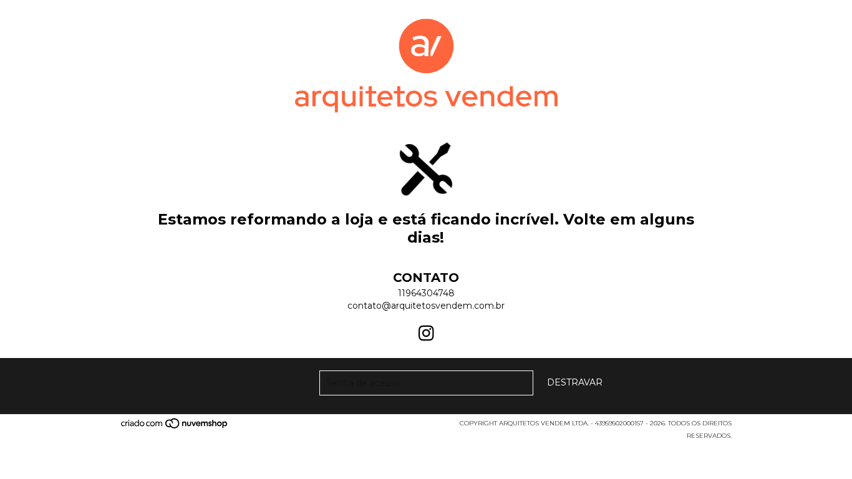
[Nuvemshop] (175, 427)
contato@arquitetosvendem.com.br (426, 305)
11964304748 (426, 293)
